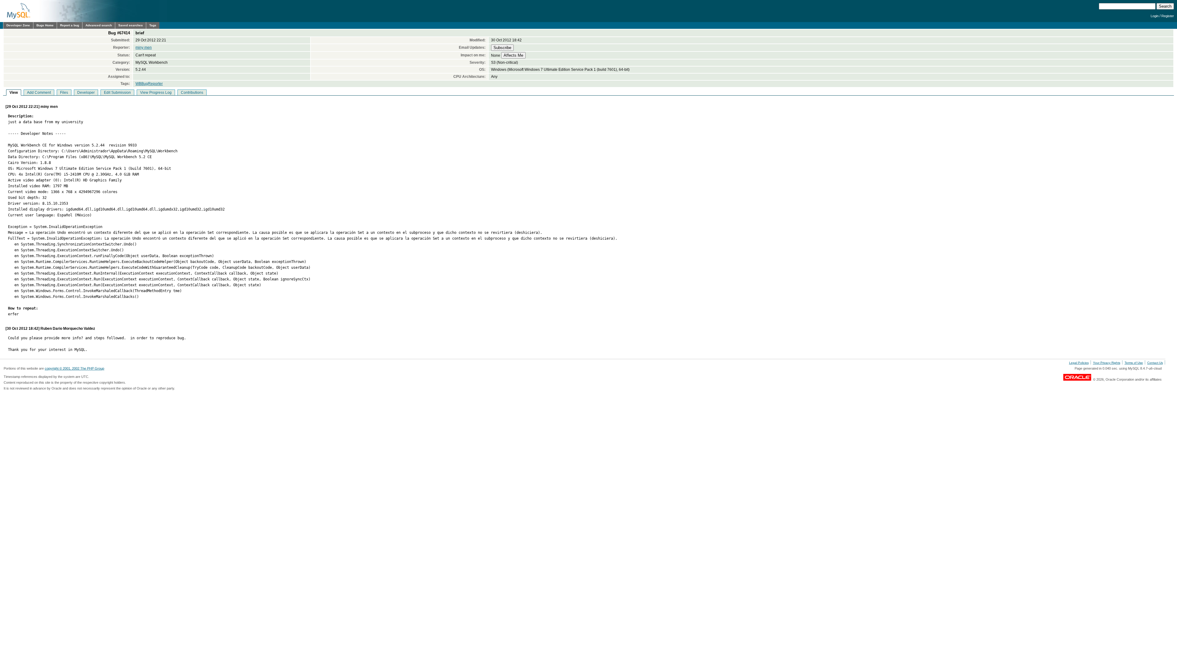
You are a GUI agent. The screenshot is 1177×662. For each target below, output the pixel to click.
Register (1167, 16)
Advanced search (99, 25)
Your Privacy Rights (1106, 362)
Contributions (192, 92)
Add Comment (39, 92)
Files (64, 92)
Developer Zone (18, 25)
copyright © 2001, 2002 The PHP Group (74, 368)
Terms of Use (1134, 362)
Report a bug (69, 25)
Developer (86, 92)
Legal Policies (1079, 362)
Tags (152, 25)
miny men (143, 47)
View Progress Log (156, 92)
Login (1155, 16)
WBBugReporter (149, 84)
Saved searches (130, 25)
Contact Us (1155, 362)
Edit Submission (117, 92)
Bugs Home (45, 25)
